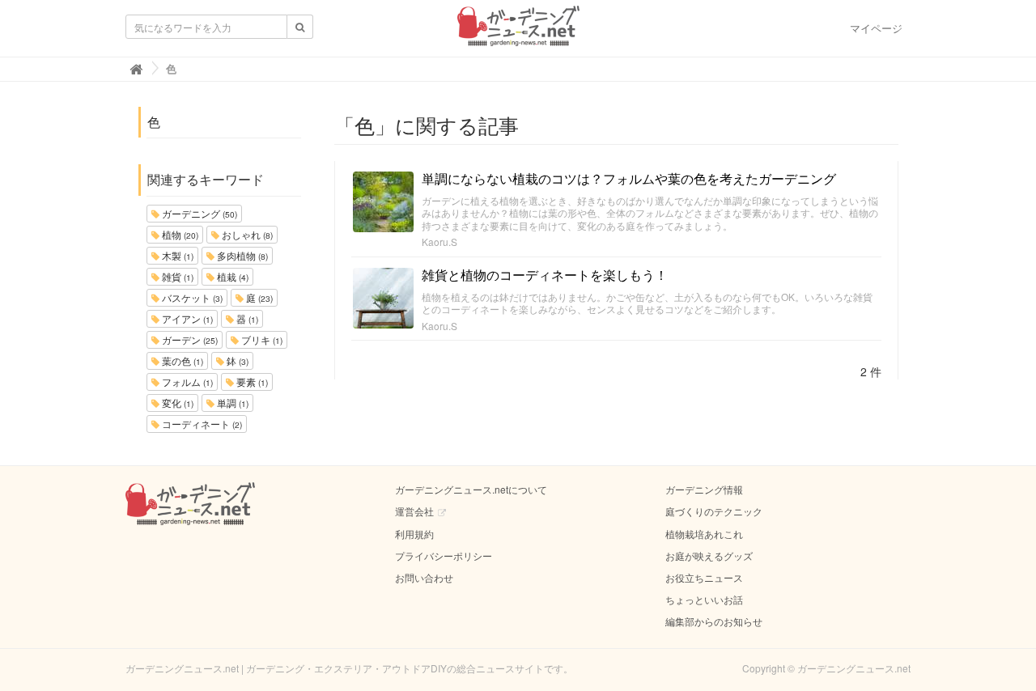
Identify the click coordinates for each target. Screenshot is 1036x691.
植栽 (231, 276)
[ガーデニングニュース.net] (518, 30)
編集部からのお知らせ (713, 621)
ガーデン (188, 339)
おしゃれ (246, 234)
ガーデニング (198, 213)
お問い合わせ (424, 577)
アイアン (186, 318)
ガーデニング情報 (704, 489)
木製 (176, 255)
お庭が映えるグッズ (709, 555)
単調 (231, 402)
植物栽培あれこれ (704, 534)
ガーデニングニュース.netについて (471, 489)
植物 (178, 234)
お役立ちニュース (704, 577)
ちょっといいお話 (704, 599)
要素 (251, 381)
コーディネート (200, 423)
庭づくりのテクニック (713, 511)
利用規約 (414, 534)
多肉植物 (241, 255)
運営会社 (414, 511)
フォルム (186, 381)
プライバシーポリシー (443, 555)
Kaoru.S (439, 241)
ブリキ (260, 339)
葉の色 (181, 360)
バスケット (191, 297)
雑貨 (176, 276)
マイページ (876, 28)
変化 (176, 402)
